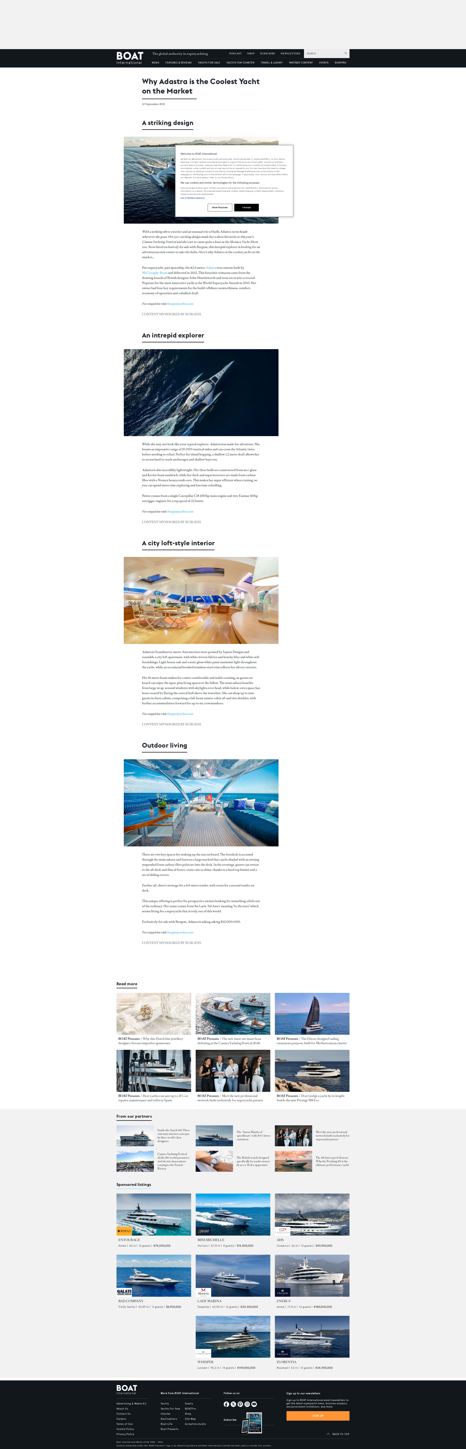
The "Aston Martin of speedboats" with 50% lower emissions (253, 1135)
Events (189, 1403)
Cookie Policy (125, 1429)
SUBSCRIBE (267, 53)
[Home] (132, 58)
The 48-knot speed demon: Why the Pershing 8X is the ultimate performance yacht (332, 1161)
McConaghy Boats (154, 273)
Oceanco (283, 1245)
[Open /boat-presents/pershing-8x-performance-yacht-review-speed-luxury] (293, 1161)
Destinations (169, 1419)
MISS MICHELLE (211, 1240)
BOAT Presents (129, 1039)
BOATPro (190, 1408)
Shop (188, 1413)
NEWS (155, 62)
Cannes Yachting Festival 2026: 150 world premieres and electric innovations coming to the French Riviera (173, 1161)
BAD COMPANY (130, 1301)
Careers (121, 1419)
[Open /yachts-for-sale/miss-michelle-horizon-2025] (233, 1215)
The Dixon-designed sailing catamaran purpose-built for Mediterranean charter (312, 1041)
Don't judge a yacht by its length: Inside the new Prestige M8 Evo (311, 1098)
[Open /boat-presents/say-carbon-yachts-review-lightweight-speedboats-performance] (214, 1135)
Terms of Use (124, 1424)
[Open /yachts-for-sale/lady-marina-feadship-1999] (233, 1276)
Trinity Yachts (126, 1307)
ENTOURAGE (129, 1240)
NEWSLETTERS (290, 53)
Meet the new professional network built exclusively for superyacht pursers (230, 1098)
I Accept (246, 207)
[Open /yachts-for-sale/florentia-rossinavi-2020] (312, 1337)
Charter (166, 1413)
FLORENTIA (286, 1362)
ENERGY (284, 1301)
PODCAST (235, 53)
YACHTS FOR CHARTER (240, 62)
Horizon (203, 1245)
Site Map (190, 1419)
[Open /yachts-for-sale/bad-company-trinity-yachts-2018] (153, 1276)
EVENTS (324, 62)
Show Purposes (220, 207)
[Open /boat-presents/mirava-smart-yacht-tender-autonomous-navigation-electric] (233, 1014)
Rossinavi (282, 1367)
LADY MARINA (210, 1301)
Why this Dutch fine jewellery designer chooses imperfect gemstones (150, 1041)
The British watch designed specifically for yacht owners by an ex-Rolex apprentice (253, 1161)
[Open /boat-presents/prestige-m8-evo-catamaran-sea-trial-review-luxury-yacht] (312, 1071)
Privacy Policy (125, 1434)
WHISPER (206, 1362)
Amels (122, 1245)
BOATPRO (340, 62)
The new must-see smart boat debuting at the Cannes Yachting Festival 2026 (229, 1041)
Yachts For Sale (170, 1408)
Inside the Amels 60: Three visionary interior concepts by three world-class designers (173, 1135)
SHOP (250, 53)
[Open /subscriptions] (248, 1423)
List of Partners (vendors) (192, 198)
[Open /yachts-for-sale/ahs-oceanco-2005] (312, 1215)
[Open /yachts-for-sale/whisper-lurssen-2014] (233, 1337)
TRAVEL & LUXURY (272, 62)
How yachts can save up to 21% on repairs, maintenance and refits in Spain (153, 1098)
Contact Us (123, 1413)
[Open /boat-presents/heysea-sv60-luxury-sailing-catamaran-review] (312, 1014)
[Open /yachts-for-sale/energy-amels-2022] (312, 1276)
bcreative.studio (195, 1424)
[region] (234, 181)
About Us (122, 1408)
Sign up (318, 1415)
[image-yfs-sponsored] (124, 1234)
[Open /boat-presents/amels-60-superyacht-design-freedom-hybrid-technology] (135, 1135)
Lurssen (203, 1367)
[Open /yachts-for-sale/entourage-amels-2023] (153, 1215)
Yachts (165, 1403)
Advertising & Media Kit (131, 1403)
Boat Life (166, 1424)
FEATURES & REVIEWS (178, 62)
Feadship (203, 1307)
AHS (280, 1240)
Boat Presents (170, 1429)
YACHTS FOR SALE (209, 62)
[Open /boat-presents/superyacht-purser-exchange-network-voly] (233, 1071)
